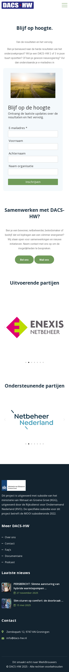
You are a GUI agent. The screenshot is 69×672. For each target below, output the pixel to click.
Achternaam (17, 153)
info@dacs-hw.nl (16, 638)
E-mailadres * (18, 128)
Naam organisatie (21, 166)
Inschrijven (33, 182)
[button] (4, 327)
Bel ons (24, 259)
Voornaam (16, 141)
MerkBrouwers (48, 662)
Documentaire (13, 556)
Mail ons (44, 259)
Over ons (10, 537)
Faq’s (8, 549)
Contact (10, 543)
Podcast (10, 562)
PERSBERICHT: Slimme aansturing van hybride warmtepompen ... (37, 586)
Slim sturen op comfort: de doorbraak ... (38, 600)
